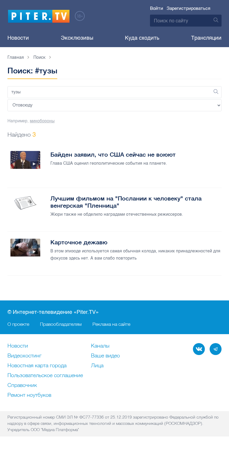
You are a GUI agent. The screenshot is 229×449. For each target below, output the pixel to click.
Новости (18, 38)
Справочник (22, 385)
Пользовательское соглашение (45, 376)
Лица (97, 366)
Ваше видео (105, 356)
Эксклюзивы (77, 38)
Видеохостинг (24, 356)
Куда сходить (142, 38)
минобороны (42, 121)
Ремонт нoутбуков (29, 395)
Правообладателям (61, 324)
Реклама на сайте (111, 324)
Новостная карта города (36, 366)
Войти (156, 8)
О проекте (18, 324)
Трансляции (206, 38)
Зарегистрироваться (188, 8)
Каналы (100, 346)
